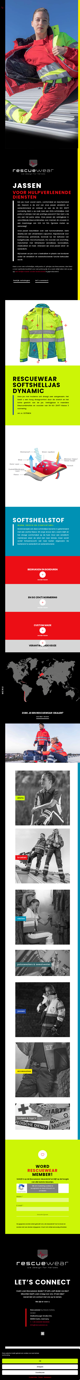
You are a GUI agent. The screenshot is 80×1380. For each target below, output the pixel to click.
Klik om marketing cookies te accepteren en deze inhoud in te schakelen (43, 1188)
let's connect (41, 280)
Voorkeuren (40, 1372)
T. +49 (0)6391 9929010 (39, 1322)
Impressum (47, 1377)
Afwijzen (40, 1367)
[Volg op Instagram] (42, 1333)
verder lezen (42, 717)
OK (40, 1361)
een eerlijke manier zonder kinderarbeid (30, 271)
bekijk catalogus (21, 280)
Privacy (40, 1377)
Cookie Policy (33, 1377)
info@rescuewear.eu (39, 1325)
